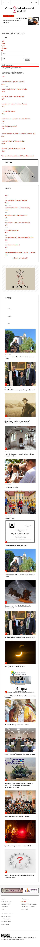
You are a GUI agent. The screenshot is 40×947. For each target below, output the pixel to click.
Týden (3, 46)
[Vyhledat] (2, 50)
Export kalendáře (6, 921)
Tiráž (2, 909)
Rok (2, 41)
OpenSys (22, 939)
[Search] (36, 2)
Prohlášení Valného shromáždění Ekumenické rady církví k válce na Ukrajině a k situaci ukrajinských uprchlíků (19, 785)
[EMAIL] (6, 37)
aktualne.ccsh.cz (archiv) (28, 906)
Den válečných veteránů (9, 126)
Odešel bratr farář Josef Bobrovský (16, 545)
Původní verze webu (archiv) (29, 904)
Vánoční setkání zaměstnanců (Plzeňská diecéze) (17, 156)
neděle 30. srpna (21, 18)
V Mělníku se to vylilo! (11, 487)
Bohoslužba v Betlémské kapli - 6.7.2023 (17, 816)
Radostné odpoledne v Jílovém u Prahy (14, 89)
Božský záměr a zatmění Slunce (14, 666)
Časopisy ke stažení (6, 916)
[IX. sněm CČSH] (20, 278)
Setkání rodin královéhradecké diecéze (14, 104)
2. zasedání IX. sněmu (8, 111)
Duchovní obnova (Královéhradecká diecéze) (15, 119)
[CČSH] (20, 9)
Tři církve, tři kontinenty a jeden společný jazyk (20, 390)
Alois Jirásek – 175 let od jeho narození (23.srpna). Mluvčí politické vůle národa (17, 422)
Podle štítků (24, 909)
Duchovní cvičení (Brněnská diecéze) (13, 141)
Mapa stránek (4, 906)
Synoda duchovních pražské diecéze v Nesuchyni (20, 754)
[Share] (31, 2)
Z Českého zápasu (6, 919)
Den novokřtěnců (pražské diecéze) (12, 82)
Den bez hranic (9, 518)
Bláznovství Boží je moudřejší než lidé (17, 725)
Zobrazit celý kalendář (20, 258)
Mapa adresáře (5, 924)
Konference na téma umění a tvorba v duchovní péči (18, 134)
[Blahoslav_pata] (20, 890)
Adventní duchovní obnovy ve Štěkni (13, 148)
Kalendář (23, 901)
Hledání (3, 899)
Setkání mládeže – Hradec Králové (12, 96)
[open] (3, 2)
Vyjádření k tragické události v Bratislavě (18, 846)
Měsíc (3, 43)
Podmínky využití (5, 904)
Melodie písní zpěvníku (7, 914)
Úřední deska (24, 899)
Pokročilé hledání (6, 901)
